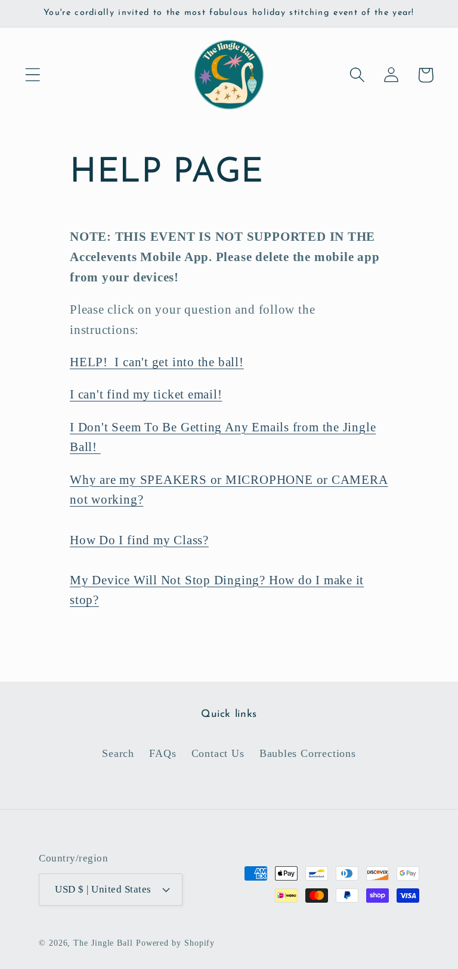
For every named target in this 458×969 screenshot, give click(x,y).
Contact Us (218, 753)
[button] (32, 75)
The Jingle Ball (103, 942)
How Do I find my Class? (139, 540)
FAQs (162, 753)
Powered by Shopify (175, 942)
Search (118, 753)
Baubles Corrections (307, 753)
